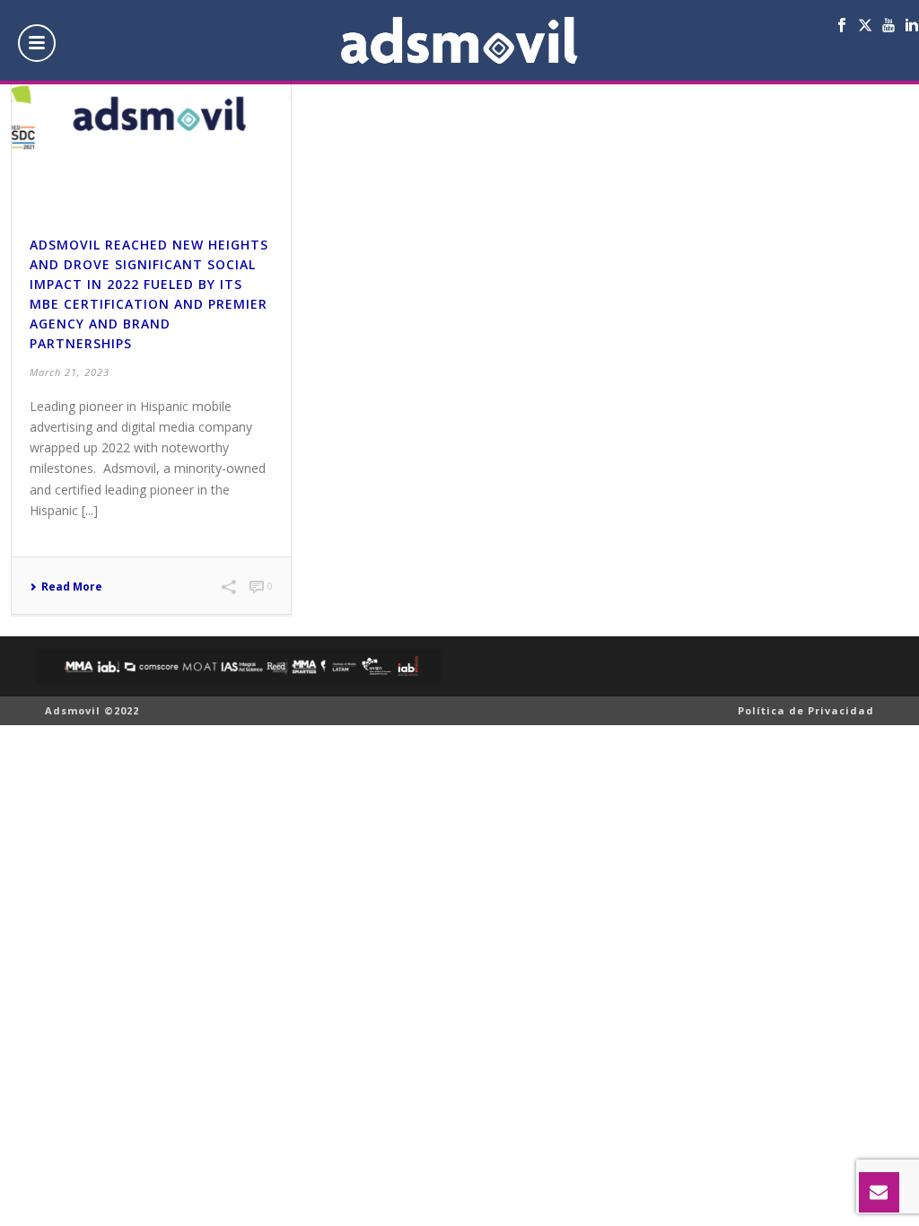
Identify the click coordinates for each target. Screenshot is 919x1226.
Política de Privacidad (806, 710)
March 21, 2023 (69, 372)
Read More (71, 587)
